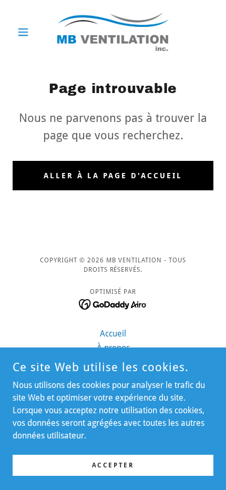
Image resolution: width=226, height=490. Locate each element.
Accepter (113, 464)
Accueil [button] (113, 334)
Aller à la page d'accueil (113, 175)
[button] (28, 32)
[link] (113, 32)
